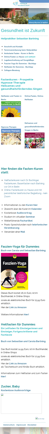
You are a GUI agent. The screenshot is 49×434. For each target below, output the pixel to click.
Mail (23, 232)
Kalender (36, 209)
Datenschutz (9, 425)
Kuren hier (32, 205)
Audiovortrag (24, 213)
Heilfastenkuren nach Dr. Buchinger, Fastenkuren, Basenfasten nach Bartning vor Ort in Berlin (24, 183)
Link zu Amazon (18, 307)
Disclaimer (31, 425)
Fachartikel (26, 220)
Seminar (30, 217)
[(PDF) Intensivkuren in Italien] (46, 134)
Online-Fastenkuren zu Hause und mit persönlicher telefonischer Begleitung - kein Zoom (25, 193)
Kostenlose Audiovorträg (15, 390)
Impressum (21, 425)
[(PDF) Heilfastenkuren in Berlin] (22, 103)
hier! (26, 314)
